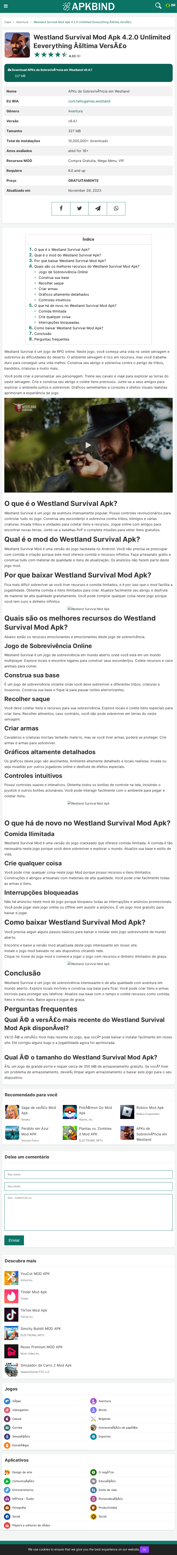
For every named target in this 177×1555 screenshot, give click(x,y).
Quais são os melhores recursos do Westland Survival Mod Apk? (86, 266)
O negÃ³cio (106, 1472)
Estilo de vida (107, 1490)
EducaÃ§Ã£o (107, 1481)
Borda (102, 1410)
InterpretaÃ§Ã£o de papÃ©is (118, 1427)
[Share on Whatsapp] (116, 208)
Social (15, 1516)
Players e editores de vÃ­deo (30, 1525)
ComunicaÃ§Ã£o (22, 1481)
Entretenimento (22, 1490)
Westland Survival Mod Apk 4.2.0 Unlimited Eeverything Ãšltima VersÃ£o (82, 22)
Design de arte (21, 1472)
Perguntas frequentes (51, 339)
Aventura (22, 22)
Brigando (104, 1418)
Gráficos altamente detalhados (64, 294)
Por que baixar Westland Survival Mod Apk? (70, 261)
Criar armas (48, 289)
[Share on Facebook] (61, 208)
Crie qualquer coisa (54, 317)
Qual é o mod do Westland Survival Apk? (67, 255)
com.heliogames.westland (89, 101)
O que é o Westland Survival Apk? (62, 249)
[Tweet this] (79, 208)
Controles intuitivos (55, 300)
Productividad (107, 1507)
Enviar (14, 1240)
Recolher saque (51, 283)
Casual (16, 1418)
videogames (19, 1410)
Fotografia (18, 1507)
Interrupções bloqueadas (59, 322)
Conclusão (43, 333)
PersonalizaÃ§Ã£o (110, 1498)
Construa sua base (54, 277)
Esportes (104, 1436)
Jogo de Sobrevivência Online (63, 272)
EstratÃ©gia (20, 1445)
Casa (7, 22)
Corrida (16, 1427)
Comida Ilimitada (52, 311)
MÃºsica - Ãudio (22, 1498)
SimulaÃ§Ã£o (20, 1436)
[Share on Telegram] (97, 208)
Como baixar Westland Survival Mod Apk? (68, 328)
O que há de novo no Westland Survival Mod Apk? (75, 305)
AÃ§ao (16, 1401)
